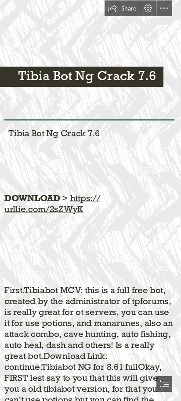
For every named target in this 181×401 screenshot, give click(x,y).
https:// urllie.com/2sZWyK (52, 203)
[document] (90, 200)
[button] (122, 8)
